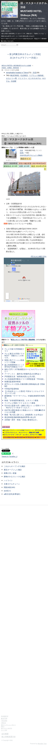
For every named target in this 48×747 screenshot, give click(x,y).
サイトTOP (4, 730)
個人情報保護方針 (8, 736)
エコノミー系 (11, 78)
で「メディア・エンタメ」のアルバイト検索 (23, 434)
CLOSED (24, 75)
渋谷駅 (13, 81)
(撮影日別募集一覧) (15, 345)
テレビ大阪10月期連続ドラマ (14, 350)
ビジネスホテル (34, 78)
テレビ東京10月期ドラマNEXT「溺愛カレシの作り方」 (14, 355)
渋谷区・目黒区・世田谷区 (10, 68)
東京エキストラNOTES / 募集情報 (23, 339)
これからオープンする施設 (14, 466)
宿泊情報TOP (4, 716)
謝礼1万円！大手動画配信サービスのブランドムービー (24, 370)
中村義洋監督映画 (11, 388)
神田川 (2, 726)
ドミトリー (22, 78)
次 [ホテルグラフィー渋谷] (23, 57)
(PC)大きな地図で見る (38, 256)
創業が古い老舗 (10, 473)
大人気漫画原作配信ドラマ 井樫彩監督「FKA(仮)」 (24, 379)
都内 (8, 725)
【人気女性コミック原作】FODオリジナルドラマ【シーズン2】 (24, 392)
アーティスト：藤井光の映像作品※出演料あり (22, 374)
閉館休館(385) (9, 487)
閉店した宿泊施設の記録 (34, 26)
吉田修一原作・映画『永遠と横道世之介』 (21, 419)
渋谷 (34, 72)
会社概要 (5, 733)
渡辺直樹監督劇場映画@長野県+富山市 (20, 417)
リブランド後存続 (36, 75)
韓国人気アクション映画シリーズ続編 (14, 361)
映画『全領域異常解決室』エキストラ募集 (21, 400)
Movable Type (42, 744)
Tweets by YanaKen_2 (9, 456)
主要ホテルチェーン (12, 484)
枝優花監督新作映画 (12, 381)
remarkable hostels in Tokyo (17, 72)
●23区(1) (7, 490)
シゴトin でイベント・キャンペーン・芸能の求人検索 (21, 432)
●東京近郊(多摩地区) (12, 494)
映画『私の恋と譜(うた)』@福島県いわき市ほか (23, 414)
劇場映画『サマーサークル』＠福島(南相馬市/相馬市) (24, 396)
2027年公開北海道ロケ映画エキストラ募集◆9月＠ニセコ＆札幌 (24, 411)
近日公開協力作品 (9, 437)
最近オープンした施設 (13, 469)
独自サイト (26, 159)
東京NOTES (6, 728)
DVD (38, 437)
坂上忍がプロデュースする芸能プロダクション (24, 430)
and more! (6, 427)
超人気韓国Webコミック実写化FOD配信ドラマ (14, 365)
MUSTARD (15, 75)
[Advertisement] (24, 107)
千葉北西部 (4, 720)
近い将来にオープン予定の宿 (13, 26)
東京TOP (4, 718)
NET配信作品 (29, 437)
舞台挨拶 (20, 437)
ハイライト (8, 480)
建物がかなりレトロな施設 (14, 476)
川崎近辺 (3, 723)
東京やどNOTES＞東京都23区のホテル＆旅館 (16, 65)
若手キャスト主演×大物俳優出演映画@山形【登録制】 (24, 385)
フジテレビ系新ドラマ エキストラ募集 (19, 403)
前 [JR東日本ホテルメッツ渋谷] (25, 54)
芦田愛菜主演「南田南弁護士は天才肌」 (20, 376)
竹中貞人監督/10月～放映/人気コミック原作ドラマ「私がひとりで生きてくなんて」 (24, 406)
